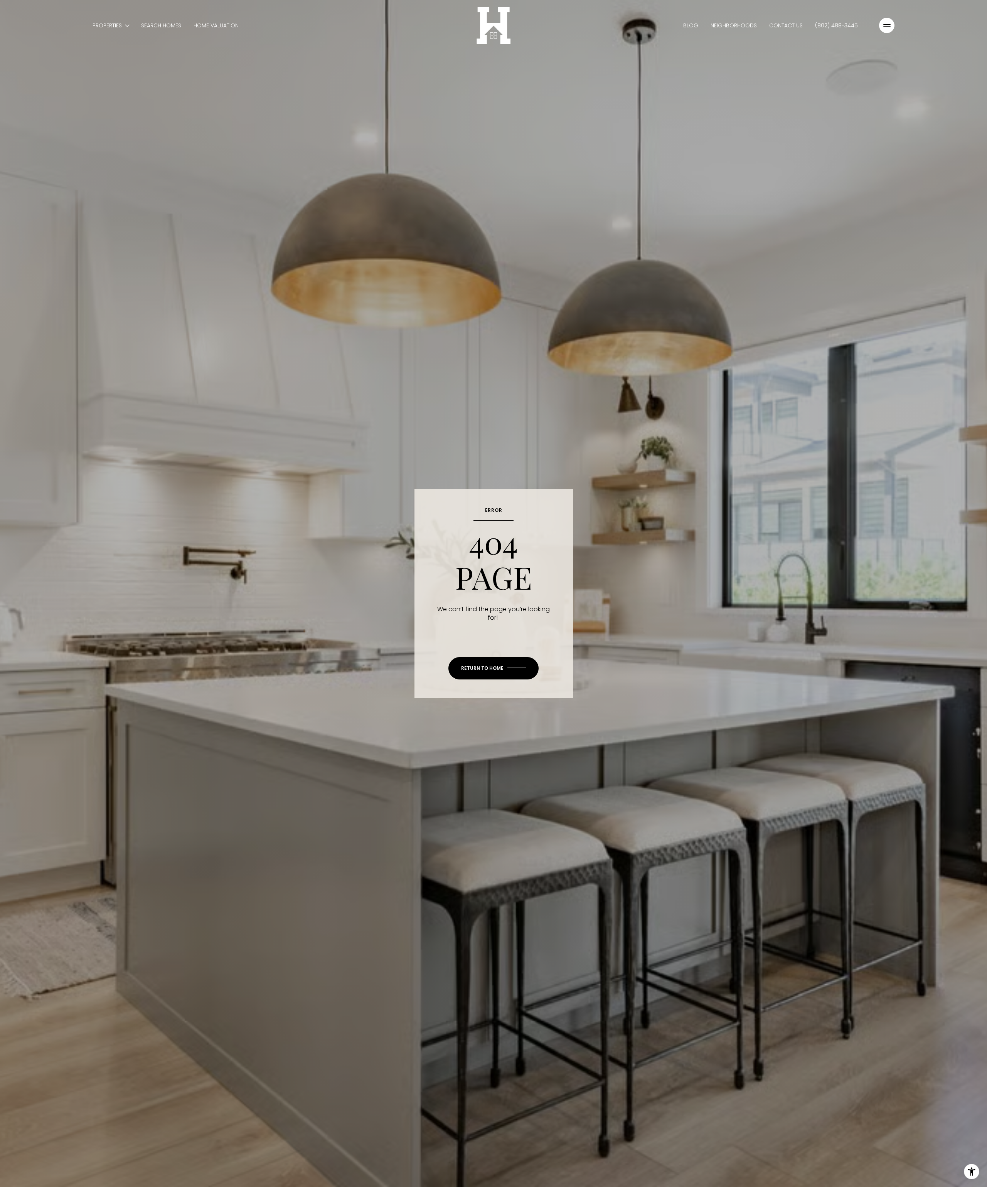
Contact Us (786, 25)
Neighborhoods (734, 25)
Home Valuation (216, 25)
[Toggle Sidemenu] (886, 25)
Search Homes (161, 25)
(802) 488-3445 (836, 25)
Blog (690, 25)
